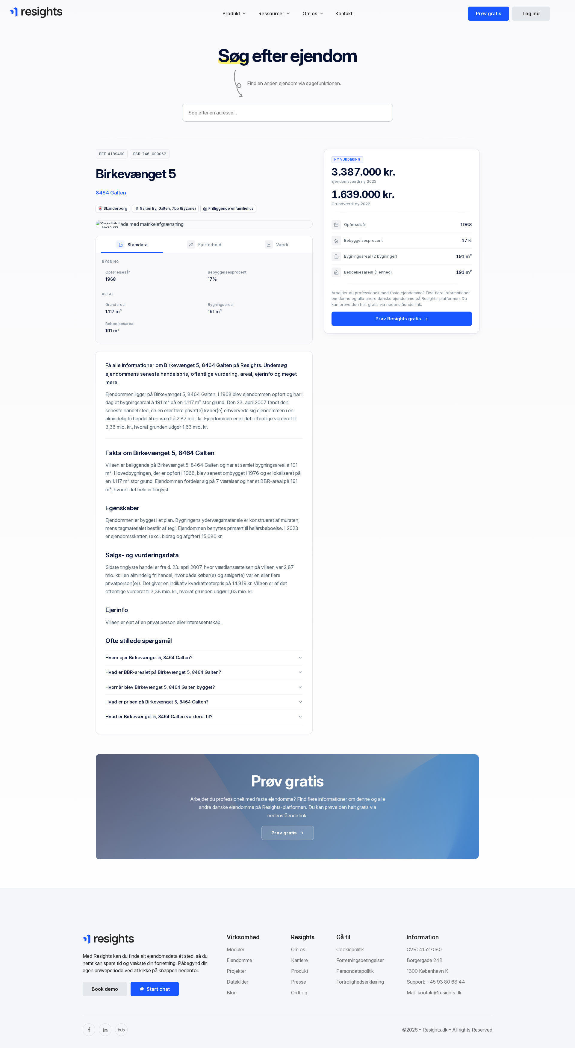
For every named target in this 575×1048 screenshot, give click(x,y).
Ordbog (299, 993)
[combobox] (287, 113)
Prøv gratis (488, 13)
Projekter (236, 971)
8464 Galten (111, 193)
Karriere (299, 960)
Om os (298, 949)
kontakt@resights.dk (439, 993)
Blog (232, 993)
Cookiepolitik (350, 949)
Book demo (105, 989)
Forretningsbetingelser (360, 960)
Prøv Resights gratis (398, 319)
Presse (298, 982)
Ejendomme (239, 960)
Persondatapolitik (355, 971)
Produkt (299, 971)
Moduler (235, 949)
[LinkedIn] (105, 1029)
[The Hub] (121, 1029)
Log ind (531, 13)
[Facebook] (89, 1029)
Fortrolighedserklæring (360, 982)
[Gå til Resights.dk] (36, 12)
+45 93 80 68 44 (445, 982)
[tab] (132, 244)
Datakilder (237, 982)
